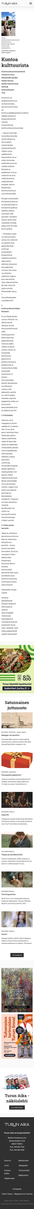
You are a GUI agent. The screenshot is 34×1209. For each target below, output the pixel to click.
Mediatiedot (23, 1160)
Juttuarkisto (17, 955)
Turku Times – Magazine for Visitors (17, 1194)
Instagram (17, 1189)
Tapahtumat (9, 1178)
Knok (30, 1204)
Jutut (6, 1165)
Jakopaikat (23, 1165)
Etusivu (7, 1160)
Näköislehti (23, 1175)
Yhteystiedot (23, 1170)
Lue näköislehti (17, 1107)
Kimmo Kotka (7, 1172)
